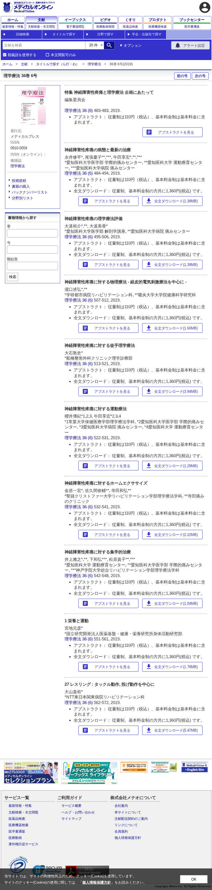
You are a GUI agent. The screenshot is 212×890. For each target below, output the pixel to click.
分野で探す (105, 34)
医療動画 (15, 838)
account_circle (204, 7)
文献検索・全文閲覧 (23, 812)
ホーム (7, 64)
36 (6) (88, 110)
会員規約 (121, 831)
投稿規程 (19, 181)
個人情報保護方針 (128, 838)
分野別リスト (22, 198)
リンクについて (126, 825)
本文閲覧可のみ (63, 55)
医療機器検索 (18, 825)
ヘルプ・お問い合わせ (78, 812)
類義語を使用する (22, 55)
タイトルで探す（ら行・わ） (57, 64)
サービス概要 (71, 806)
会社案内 (121, 806)
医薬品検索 (17, 819)
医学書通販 (17, 831)
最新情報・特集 (20, 806)
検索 (12, 277)
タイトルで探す (64, 34)
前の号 (182, 76)
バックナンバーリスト (30, 192)
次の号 (200, 76)
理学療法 (94, 64)
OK (194, 879)
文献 (24, 64)
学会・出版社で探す (147, 34)
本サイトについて (128, 812)
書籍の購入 (21, 186)
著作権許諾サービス (23, 844)
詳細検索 (22, 34)
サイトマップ (71, 819)
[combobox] (43, 45)
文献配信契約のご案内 (131, 819)
